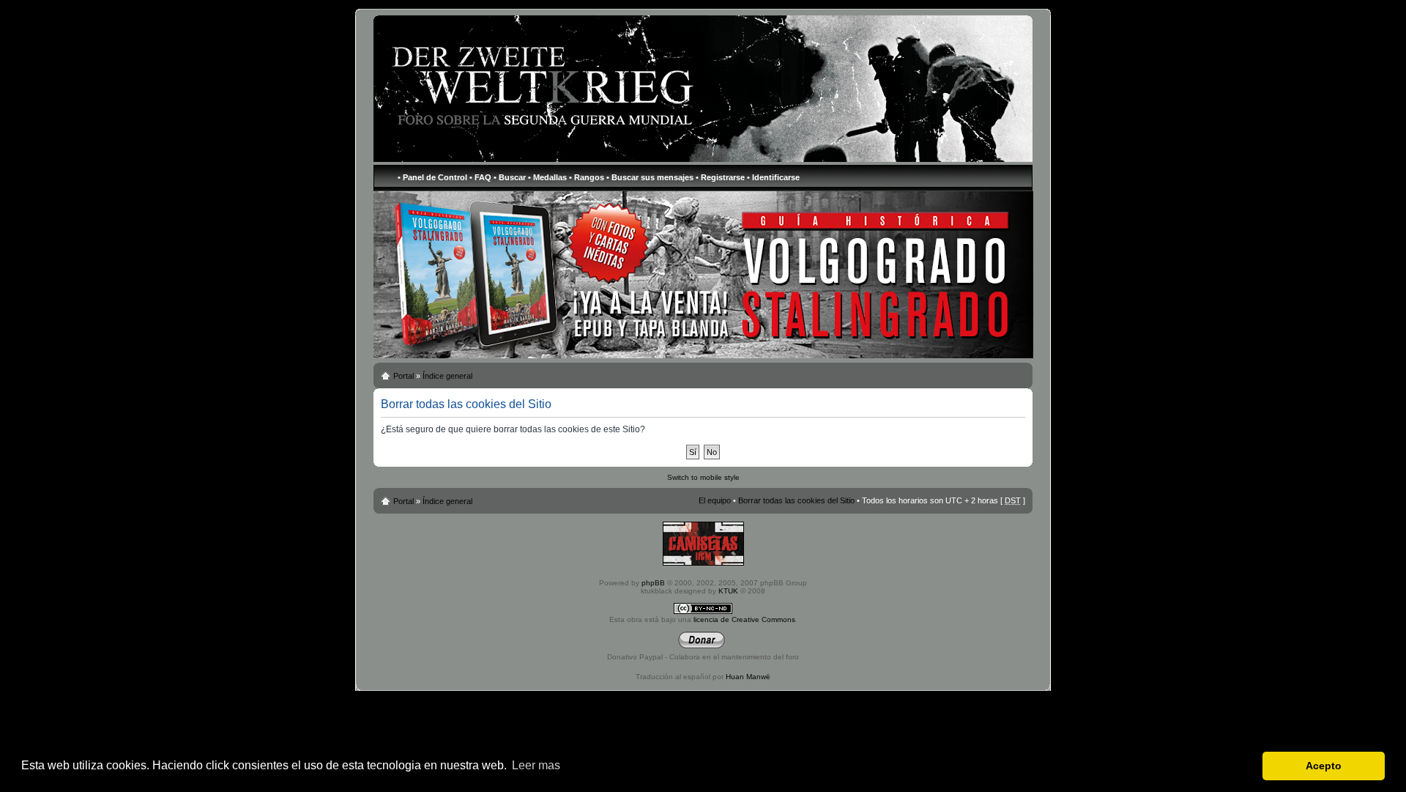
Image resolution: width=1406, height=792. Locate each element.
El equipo (715, 500)
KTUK (728, 591)
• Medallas (547, 177)
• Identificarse (773, 177)
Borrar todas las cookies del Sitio (796, 500)
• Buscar (510, 177)
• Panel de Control (432, 177)
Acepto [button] (1324, 765)
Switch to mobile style (703, 477)
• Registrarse (720, 177)
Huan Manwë (748, 677)
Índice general (447, 375)
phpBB (653, 583)
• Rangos (586, 177)
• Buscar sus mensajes (649, 177)
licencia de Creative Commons (744, 619)
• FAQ (480, 177)
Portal (403, 375)
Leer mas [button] (536, 765)
